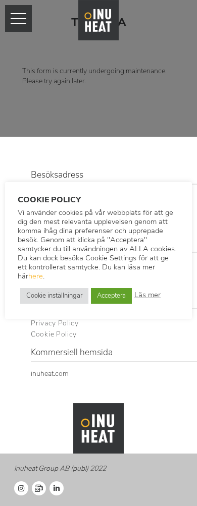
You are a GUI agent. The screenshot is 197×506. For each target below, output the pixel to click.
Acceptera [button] (111, 296)
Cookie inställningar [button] (54, 296)
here (35, 276)
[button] (18, 18)
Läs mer (147, 295)
